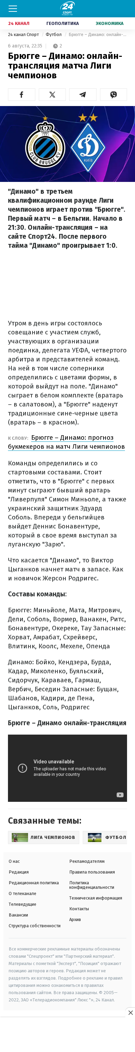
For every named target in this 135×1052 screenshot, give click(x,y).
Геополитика (62, 23)
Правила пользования (92, 872)
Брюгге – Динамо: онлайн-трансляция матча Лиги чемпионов (98, 34)
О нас (14, 861)
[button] (21, 94)
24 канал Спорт (24, 34)
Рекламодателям (87, 861)
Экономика (110, 23)
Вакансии (18, 915)
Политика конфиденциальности (91, 885)
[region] (67, 1035)
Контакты (79, 908)
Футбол (54, 34)
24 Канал (18, 23)
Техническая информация (95, 898)
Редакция (19, 872)
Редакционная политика (34, 882)
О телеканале (22, 893)
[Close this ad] (130, 1012)
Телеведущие (22, 904)
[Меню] (13, 9)
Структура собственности (35, 925)
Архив (75, 919)
